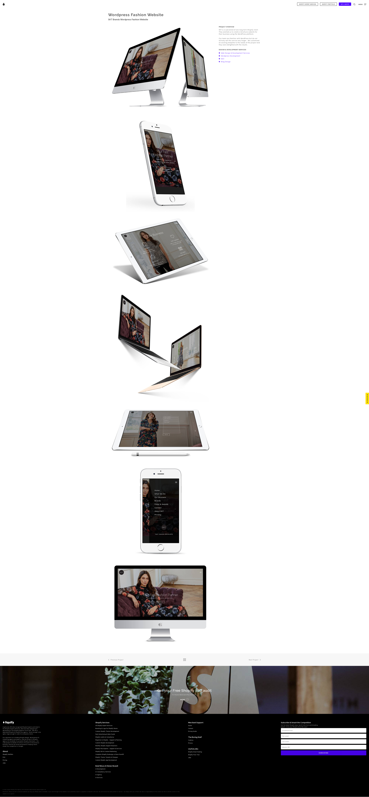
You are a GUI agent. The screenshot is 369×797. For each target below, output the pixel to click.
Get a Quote (345, 4)
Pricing (5, 760)
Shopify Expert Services (307, 4)
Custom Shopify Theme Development (107, 731)
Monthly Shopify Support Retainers (106, 745)
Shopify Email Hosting (195, 752)
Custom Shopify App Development (106, 760)
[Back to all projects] (184, 659)
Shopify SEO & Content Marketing (106, 751)
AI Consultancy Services (103, 772)
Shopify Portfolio (328, 4)
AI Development (100, 769)
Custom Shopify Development (104, 743)
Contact (190, 728)
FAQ (4, 757)
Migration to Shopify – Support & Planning (108, 740)
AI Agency (98, 774)
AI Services (99, 777)
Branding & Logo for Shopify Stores (106, 728)
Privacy (190, 743)
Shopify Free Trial (193, 754)
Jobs (4, 763)
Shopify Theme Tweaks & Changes (106, 757)
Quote (190, 725)
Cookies (190, 740)
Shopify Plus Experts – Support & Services (108, 748)
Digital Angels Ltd (41, 789)
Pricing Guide (192, 731)
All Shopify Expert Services (103, 725)
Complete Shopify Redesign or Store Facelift (109, 754)
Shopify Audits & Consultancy (104, 737)
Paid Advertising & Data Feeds (105, 734)
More (182, 700)
